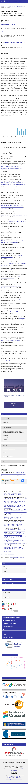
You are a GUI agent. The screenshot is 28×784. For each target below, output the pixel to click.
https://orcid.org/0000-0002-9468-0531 (8, 31)
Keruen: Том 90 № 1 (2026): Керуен (12, 527)
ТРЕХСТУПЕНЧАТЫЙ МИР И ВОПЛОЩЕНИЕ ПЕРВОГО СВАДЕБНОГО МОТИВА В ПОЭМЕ (14, 530)
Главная (3, 6)
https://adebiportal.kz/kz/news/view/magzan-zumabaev (13, 299)
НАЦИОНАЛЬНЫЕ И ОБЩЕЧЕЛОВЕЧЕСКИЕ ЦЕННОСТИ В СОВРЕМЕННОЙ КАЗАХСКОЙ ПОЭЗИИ (14, 535)
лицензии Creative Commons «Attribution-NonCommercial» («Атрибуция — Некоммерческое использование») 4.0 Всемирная (13, 474)
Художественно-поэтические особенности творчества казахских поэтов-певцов (15, 511)
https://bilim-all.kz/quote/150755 (11, 311)
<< (1, 554)
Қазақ (4, 566)
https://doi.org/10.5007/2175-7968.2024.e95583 (14, 360)
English (4, 571)
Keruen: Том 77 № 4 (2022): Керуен (12, 518)
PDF (4, 414)
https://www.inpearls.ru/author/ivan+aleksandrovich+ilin (14, 215)
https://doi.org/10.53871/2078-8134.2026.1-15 (14, 42)
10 (11, 554)
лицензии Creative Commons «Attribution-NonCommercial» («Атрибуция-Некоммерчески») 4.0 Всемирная (15, 777)
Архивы (9, 6)
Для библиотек (6, 597)
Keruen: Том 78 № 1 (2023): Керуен (15, 537)
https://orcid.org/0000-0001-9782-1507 (8, 24)
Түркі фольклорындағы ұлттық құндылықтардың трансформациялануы (15, 505)
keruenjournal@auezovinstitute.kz (16, 768)
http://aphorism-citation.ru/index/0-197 (17, 221)
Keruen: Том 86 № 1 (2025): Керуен (12, 532)
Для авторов (6, 595)
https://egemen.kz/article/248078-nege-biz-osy (11, 340)
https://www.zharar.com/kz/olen (16, 270)
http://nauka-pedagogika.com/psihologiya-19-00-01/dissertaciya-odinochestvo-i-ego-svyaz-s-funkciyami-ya (13, 184)
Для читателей (6, 592)
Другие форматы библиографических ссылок (12, 438)
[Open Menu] (1, 1)
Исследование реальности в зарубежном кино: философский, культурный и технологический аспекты (14, 542)
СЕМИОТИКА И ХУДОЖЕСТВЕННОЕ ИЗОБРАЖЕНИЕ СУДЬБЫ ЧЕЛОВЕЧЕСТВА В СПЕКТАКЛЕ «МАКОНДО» (14, 549)
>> (13, 554)
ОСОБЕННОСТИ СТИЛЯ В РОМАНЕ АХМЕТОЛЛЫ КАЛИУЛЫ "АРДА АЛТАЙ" (14, 516)
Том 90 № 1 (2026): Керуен (18, 6)
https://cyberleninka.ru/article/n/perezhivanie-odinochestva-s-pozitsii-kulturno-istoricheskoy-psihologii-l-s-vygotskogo (12, 168)
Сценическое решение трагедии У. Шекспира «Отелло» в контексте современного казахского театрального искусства (15, 500)
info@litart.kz (14, 770)
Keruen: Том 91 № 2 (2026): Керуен (15, 502)
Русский (5, 568)
